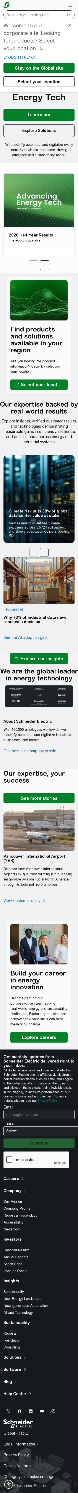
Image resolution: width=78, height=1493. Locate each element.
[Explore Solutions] (39, 130)
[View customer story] (24, 900)
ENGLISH (11, 57)
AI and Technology (18, 1313)
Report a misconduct (20, 1215)
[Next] (44, 265)
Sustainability (13, 1292)
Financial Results (16, 1250)
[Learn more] (39, 115)
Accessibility (13, 1222)
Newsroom (12, 1229)
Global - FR (13, 1433)
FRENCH (29, 57)
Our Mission (12, 1201)
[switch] (8, 1484)
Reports (9, 1333)
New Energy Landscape (22, 1299)
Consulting (11, 1347)
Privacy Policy (47, 1100)
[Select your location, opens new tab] (39, 384)
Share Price (13, 1264)
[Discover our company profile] (32, 751)
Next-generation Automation (25, 1306)
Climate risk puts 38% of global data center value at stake (39, 513)
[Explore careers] (39, 1037)
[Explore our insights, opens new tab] (39, 658)
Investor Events (15, 1271)
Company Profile (16, 1208)
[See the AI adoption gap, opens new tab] (27, 637)
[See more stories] (39, 798)
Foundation (11, 1340)
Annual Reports (15, 1257)
